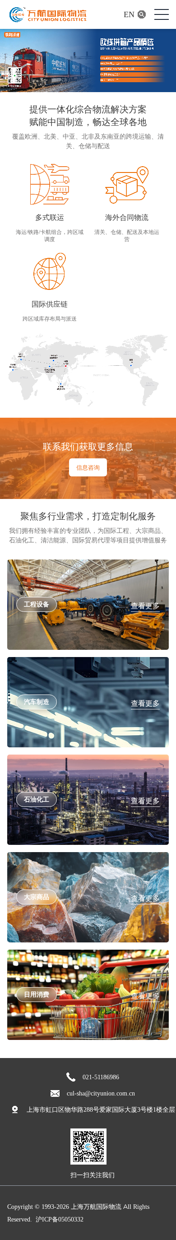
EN (129, 14)
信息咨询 (88, 467)
